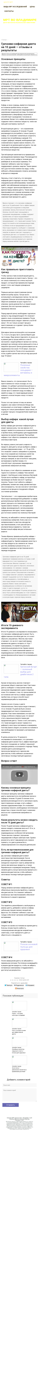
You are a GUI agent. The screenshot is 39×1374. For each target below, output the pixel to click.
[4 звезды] (16, 980)
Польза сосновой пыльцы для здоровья (28, 947)
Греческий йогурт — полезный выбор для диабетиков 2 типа (20, 672)
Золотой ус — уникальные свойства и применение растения (19, 1069)
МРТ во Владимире (20, 19)
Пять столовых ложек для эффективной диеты (19, 1032)
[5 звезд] (18, 980)
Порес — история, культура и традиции (18, 1014)
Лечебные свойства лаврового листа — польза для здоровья (18, 1050)
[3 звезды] (14, 980)
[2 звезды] (13, 980)
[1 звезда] (11, 980)
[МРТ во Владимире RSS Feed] (4, 1128)
